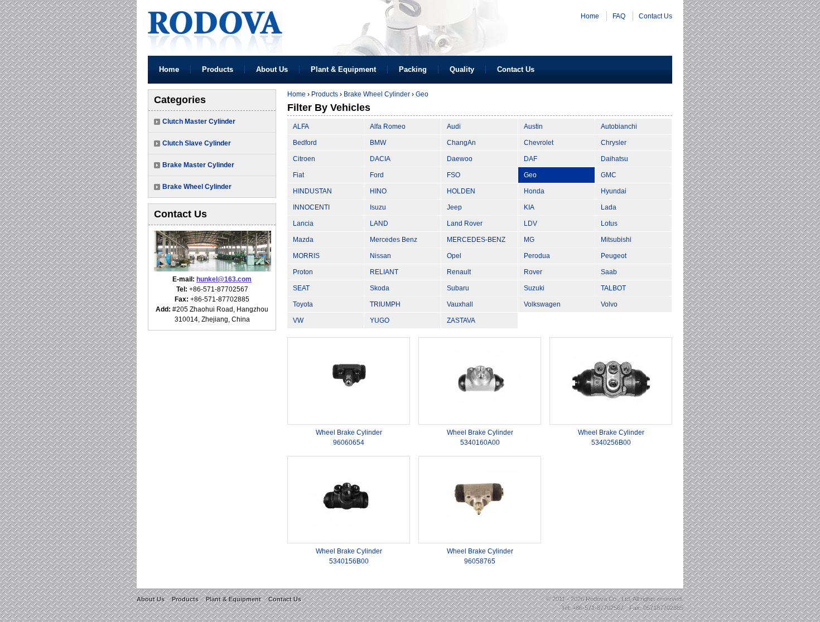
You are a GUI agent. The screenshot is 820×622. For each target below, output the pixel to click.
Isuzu (378, 207)
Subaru (458, 288)
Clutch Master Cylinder (198, 121)
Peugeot (613, 256)
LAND (379, 223)
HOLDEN (461, 191)
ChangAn (461, 143)
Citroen (304, 159)
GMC (608, 175)
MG (529, 240)
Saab (609, 272)
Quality (462, 69)
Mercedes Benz (393, 240)
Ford (377, 175)
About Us (272, 69)
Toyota (303, 304)
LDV (530, 223)
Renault (459, 272)
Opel (454, 256)
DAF (530, 159)
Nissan (380, 256)
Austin (533, 126)
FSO (453, 175)
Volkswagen (542, 304)
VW (298, 320)
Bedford (305, 143)
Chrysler (613, 143)
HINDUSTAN (312, 191)
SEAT (301, 288)
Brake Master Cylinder (198, 165)
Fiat (298, 175)
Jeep (454, 207)
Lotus (609, 223)
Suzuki (534, 288)
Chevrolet (538, 143)
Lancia (303, 223)
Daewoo (459, 159)
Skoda (379, 288)
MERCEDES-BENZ (476, 240)
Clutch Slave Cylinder (196, 143)
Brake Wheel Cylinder (196, 187)
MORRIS (306, 256)
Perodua (537, 256)
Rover (533, 272)
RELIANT (384, 272)
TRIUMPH (385, 304)
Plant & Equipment (343, 69)
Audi (454, 126)
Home (590, 16)
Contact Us (655, 16)
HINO (378, 191)
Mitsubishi (616, 240)
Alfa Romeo (388, 126)
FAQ (618, 16)
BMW (378, 143)
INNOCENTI (311, 207)
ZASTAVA (461, 320)
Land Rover (465, 223)
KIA (529, 207)
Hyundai (613, 191)
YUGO (379, 320)
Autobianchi (619, 126)
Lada (608, 207)
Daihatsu (614, 159)
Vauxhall (460, 304)
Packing (413, 69)
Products (217, 69)
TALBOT (613, 288)
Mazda (303, 240)
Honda (534, 191)
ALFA (301, 126)
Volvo (609, 304)
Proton (303, 272)
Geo (422, 94)
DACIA (380, 159)
